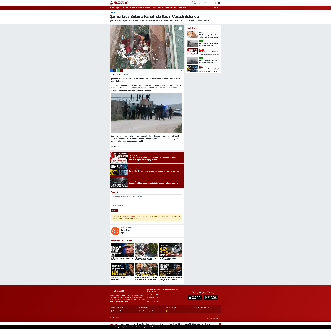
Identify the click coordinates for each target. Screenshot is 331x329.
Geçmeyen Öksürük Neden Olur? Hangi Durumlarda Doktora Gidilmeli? (209, 36)
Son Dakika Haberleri (147, 311)
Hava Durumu (145, 307)
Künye (117, 317)
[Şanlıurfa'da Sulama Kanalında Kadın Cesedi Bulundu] (147, 47)
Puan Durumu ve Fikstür (202, 307)
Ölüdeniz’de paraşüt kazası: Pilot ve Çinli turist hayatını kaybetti (146, 258)
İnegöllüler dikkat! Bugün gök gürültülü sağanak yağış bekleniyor (209, 70)
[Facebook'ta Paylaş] (111, 70)
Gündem (141, 8)
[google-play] (211, 297)
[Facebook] (193, 292)
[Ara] (215, 8)
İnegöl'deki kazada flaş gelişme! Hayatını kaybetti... (169, 258)
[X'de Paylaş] (114, 70)
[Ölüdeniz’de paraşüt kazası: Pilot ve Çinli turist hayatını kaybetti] (146, 250)
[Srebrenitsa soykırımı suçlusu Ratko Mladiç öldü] (122, 250)
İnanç (167, 8)
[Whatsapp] (209, 292)
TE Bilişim (218, 318)
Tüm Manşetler (117, 311)
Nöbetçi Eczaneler (118, 307)
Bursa (112, 8)
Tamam (219, 326)
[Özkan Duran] (115, 231)
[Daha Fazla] (121, 70)
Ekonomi (173, 8)
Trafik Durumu (172, 307)
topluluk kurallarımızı (128, 216)
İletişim (112, 317)
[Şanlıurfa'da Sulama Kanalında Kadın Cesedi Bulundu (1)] (147, 113)
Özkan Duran (115, 74)
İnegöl (117, 8)
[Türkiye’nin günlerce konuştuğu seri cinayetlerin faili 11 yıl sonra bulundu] (170, 269)
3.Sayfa (112, 12)
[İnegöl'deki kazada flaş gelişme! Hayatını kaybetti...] (170, 250)
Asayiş (134, 8)
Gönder (114, 210)
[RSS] (212, 292)
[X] (196, 292)
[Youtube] (206, 292)
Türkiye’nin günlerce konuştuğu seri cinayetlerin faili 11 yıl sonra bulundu (170, 279)
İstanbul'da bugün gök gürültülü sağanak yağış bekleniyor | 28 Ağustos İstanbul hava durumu (208, 45)
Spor (122, 8)
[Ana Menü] (220, 8)
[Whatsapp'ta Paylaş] (118, 70)
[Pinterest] (200, 292)
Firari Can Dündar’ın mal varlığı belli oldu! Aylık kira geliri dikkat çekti (146, 278)
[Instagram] (203, 292)
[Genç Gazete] (119, 2)
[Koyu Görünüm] (217, 8)
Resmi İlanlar (182, 8)
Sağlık (154, 8)
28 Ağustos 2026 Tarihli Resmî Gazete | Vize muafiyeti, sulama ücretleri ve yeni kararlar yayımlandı (209, 53)
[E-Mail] (122, 233)
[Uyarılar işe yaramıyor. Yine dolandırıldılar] (122, 269)
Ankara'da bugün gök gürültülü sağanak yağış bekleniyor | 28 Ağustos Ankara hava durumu (209, 62)
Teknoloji (160, 8)
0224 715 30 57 (154, 294)
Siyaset (147, 8)
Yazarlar (128, 8)
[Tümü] (219, 28)
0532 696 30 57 (153, 298)
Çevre (201, 41)
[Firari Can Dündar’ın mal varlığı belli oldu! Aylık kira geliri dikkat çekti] (146, 269)
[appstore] (195, 297)
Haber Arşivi (171, 311)
